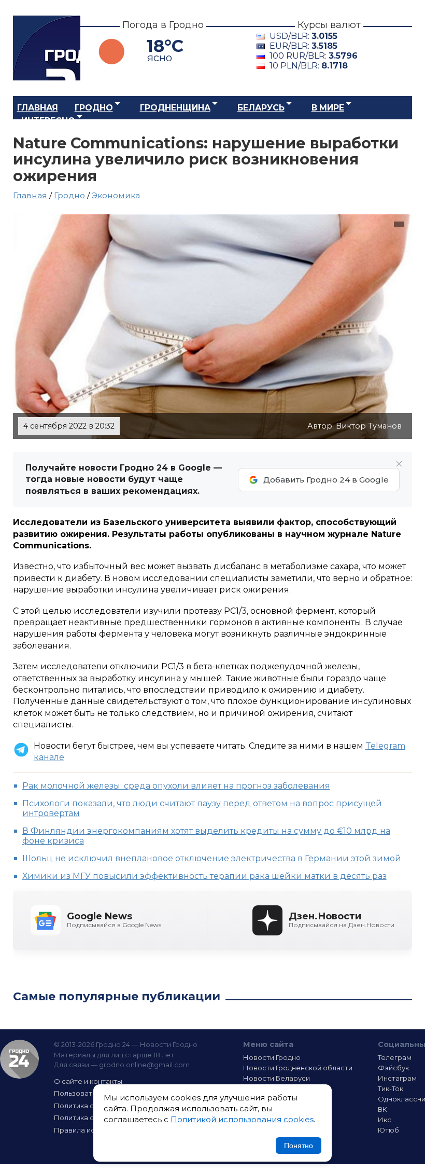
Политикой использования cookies (242, 1119)
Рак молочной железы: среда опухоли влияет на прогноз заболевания (176, 786)
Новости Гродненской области (297, 1068)
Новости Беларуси (276, 1078)
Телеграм (395, 1057)
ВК (382, 1109)
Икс (384, 1119)
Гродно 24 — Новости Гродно (19, 1059)
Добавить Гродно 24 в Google (326, 480)
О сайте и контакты (88, 1081)
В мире (327, 108)
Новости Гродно (272, 1057)
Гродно (94, 108)
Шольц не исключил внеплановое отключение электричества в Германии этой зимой (211, 858)
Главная (37, 108)
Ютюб (388, 1130)
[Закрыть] (399, 463)
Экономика (116, 195)
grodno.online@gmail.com (144, 1064)
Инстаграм (397, 1078)
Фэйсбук (393, 1068)
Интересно (48, 121)
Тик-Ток (390, 1088)
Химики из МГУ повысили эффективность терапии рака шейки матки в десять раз (204, 876)
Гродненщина (175, 108)
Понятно (298, 1145)
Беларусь (261, 108)
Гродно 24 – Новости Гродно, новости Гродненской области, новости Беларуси (46, 48)
